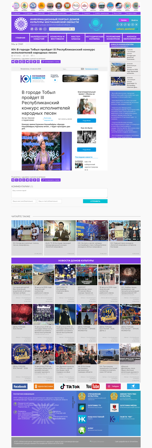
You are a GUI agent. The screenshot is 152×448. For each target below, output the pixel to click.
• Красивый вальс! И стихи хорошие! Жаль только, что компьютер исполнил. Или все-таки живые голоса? (125, 102)
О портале (16, 13)
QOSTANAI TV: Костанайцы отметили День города (62, 290)
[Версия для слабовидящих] (45, 29)
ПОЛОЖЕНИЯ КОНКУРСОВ (113, 38)
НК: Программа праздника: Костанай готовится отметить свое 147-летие (108, 369)
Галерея (87, 13)
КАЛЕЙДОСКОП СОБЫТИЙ (39, 38)
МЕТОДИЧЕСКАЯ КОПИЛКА (94, 38)
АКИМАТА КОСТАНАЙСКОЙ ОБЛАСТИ (97, 396)
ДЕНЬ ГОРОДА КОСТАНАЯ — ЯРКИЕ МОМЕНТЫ (86, 329)
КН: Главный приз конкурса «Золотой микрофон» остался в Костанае (123, 245)
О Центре (28, 13)
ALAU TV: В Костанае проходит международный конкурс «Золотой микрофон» (58, 245)
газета (96, 418)
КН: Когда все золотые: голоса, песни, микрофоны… (26, 244)
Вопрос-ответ (131, 13)
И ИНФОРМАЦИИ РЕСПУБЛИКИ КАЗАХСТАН (128, 396)
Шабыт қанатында (102, 13)
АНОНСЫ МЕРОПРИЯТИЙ (131, 38)
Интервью (75, 13)
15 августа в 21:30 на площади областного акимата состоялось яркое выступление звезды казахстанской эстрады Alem (65, 330)
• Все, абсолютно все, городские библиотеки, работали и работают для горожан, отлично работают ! (124, 95)
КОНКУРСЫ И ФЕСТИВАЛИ (57, 38)
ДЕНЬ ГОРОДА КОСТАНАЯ (19, 328)
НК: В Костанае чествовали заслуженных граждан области (85, 369)
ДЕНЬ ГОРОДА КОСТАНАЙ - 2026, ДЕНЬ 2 (107, 329)
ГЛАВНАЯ (20, 38)
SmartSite (133, 442)
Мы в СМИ (117, 13)
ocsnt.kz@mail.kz (59, 418)
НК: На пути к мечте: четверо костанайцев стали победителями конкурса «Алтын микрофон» (92, 245)
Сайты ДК (41, 13)
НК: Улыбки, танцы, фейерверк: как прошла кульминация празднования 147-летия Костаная (130, 291)
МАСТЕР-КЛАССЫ (76, 38)
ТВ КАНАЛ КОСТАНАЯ (95, 406)
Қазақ (123, 20)
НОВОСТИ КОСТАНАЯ (127, 418)
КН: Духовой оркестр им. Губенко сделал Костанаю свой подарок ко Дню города (65, 370)
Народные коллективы (58, 13)
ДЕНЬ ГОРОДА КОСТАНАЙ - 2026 (20, 367)
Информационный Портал (130, 406)
